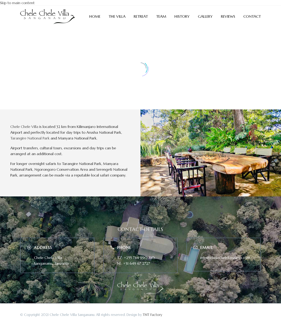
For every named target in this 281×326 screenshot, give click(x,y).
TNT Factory (152, 315)
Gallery (205, 16)
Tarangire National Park (30, 138)
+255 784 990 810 (139, 257)
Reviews (228, 16)
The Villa (117, 16)
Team (161, 16)
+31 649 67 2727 (136, 263)
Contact (252, 16)
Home (94, 16)
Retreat (141, 16)
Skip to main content (17, 2)
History (182, 16)
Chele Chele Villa (24, 126)
